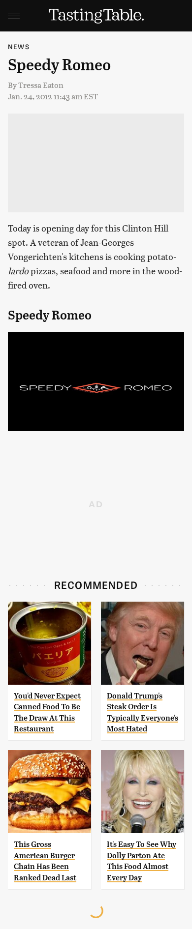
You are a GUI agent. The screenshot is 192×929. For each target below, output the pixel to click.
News (19, 46)
